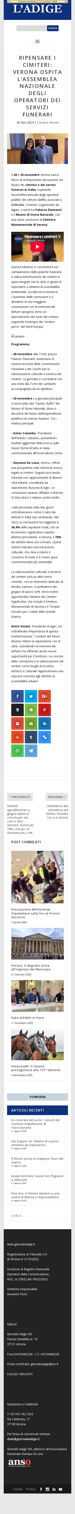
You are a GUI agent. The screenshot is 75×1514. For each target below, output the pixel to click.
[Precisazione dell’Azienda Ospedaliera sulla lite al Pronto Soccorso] (37, 877)
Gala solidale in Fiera (27, 1018)
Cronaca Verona (48, 122)
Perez (23, 1294)
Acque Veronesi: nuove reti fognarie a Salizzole (37, 1178)
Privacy (30, 1489)
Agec (15, 210)
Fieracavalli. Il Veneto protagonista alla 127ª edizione (36, 1068)
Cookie (17, 1489)
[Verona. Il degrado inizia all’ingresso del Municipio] (37, 943)
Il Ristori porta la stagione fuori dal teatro (37, 1160)
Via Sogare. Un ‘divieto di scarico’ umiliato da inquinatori (35, 1143)
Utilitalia (17, 205)
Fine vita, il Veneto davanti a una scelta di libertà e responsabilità (35, 1195)
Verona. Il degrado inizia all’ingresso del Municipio (31, 967)
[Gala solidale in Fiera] (37, 996)
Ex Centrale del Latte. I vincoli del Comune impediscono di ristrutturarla (35, 1124)
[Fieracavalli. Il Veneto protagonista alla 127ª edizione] (37, 1044)
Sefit (41, 200)
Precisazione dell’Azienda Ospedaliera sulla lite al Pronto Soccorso (35, 913)
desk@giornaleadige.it (23, 1439)
